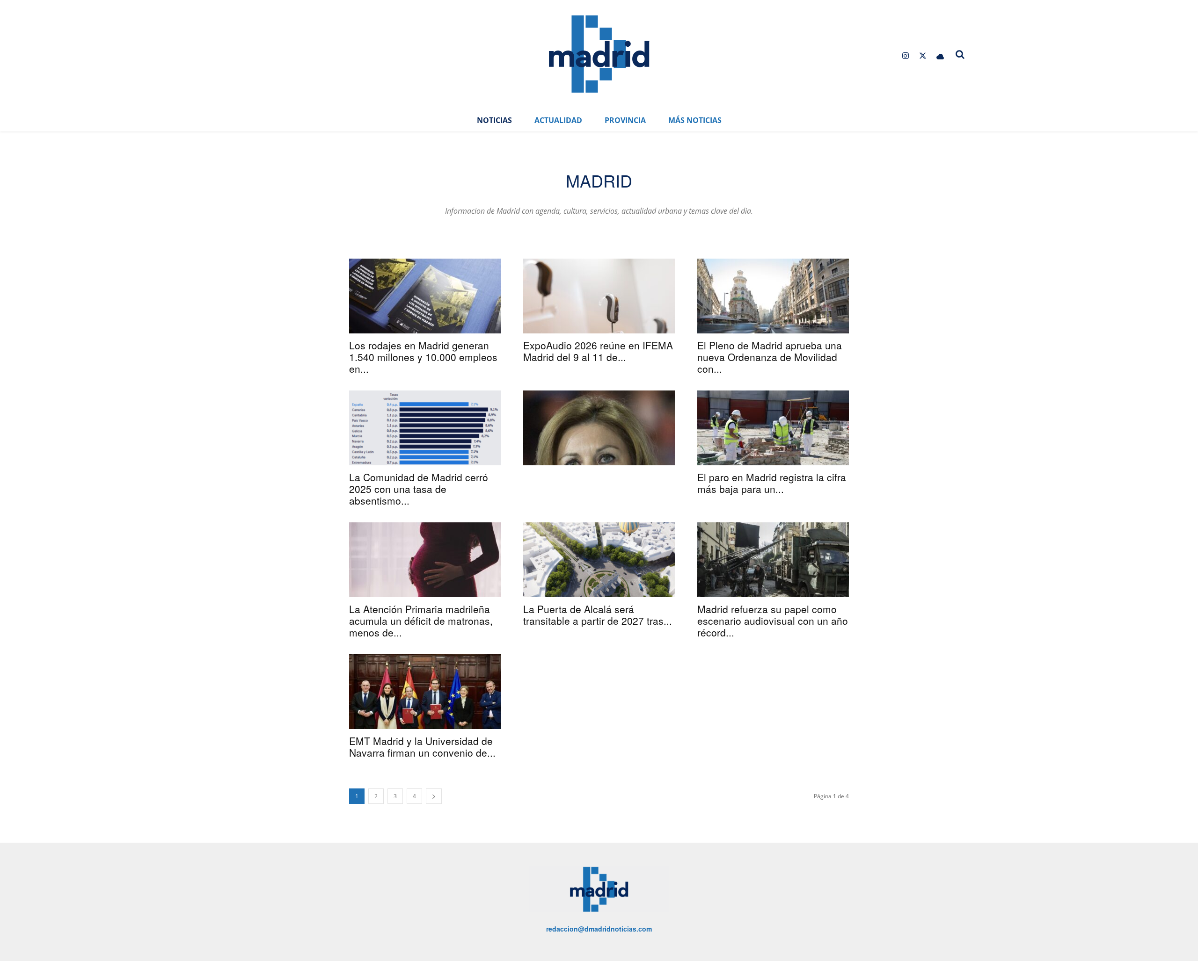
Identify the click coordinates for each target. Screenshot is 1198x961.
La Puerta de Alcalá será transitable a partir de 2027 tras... (597, 615)
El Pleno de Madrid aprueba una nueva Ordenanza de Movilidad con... (769, 357)
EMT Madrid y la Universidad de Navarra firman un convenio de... (422, 746)
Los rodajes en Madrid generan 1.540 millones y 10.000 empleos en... (423, 357)
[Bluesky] (940, 56)
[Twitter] (923, 56)
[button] (960, 54)
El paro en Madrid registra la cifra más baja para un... (771, 483)
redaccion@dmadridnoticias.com (599, 928)
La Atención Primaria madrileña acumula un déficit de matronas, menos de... (421, 620)
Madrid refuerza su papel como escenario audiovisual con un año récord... (772, 620)
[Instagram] (905, 56)
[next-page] (434, 796)
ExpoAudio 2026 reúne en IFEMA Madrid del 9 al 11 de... (598, 351)
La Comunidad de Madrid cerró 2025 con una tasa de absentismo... (418, 488)
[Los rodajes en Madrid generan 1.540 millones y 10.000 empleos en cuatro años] (425, 296)
